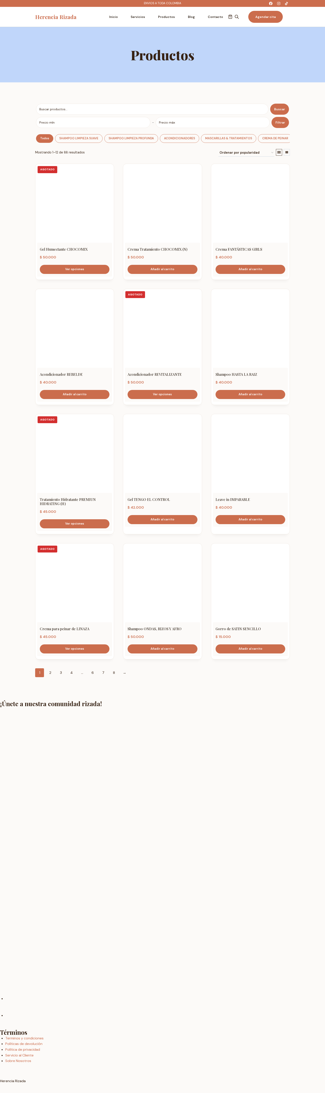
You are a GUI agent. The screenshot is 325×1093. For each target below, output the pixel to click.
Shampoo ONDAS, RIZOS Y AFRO (155, 628)
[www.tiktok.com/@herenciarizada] (286, 3)
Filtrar (280, 122)
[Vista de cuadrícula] (279, 152)
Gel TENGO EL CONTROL (149, 499)
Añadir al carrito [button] (162, 269)
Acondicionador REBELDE (61, 374)
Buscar (279, 109)
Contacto (215, 17)
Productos (166, 17)
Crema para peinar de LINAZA (64, 628)
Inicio (113, 17)
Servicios (138, 17)
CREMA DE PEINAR (275, 138)
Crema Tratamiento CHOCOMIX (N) (157, 249)
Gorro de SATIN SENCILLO (238, 628)
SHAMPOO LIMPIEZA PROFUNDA (131, 138)
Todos (44, 138)
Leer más (74, 269)
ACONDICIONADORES (179, 138)
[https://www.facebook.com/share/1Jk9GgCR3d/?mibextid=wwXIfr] (271, 3)
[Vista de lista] (287, 152)
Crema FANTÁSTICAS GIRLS (239, 249)
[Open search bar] (237, 17)
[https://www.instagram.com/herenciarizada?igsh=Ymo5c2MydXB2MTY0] (278, 3)
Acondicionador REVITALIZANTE (155, 374)
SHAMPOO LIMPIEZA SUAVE (78, 138)
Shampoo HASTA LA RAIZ (236, 374)
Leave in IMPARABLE (233, 499)
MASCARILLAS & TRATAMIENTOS (228, 138)
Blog (191, 17)
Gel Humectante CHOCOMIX (64, 249)
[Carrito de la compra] (230, 17)
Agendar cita (265, 17)
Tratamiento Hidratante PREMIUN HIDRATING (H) (68, 501)
